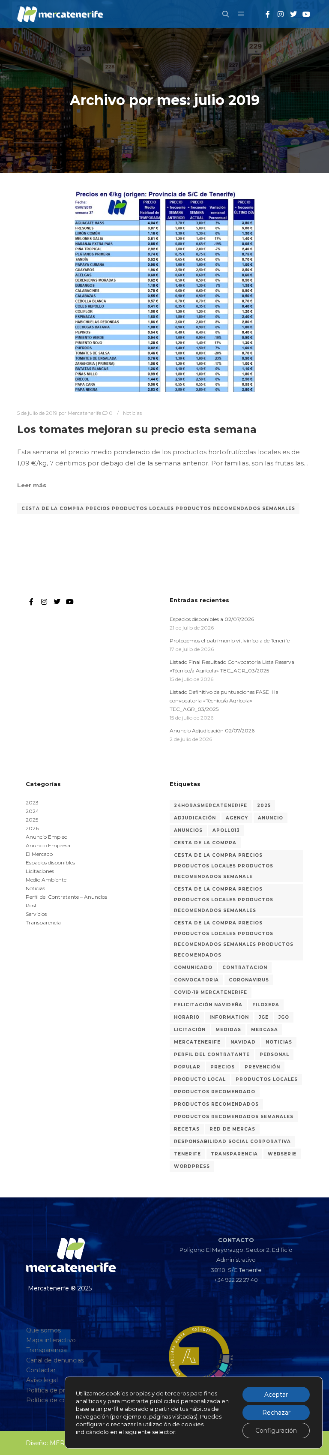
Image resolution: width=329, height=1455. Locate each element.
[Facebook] (267, 14)
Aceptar (276, 1394)
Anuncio (270, 818)
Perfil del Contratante (212, 1054)
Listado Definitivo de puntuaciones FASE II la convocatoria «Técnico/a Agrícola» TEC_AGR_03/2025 (224, 700)
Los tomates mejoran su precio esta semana (137, 429)
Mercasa (264, 1029)
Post (31, 905)
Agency (237, 818)
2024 (32, 811)
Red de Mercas (232, 1129)
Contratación (244, 967)
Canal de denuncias (55, 1360)
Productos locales (267, 1079)
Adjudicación (195, 818)
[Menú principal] (241, 14)
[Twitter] (293, 14)
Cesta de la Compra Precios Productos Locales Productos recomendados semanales (158, 508)
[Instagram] (280, 14)
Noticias (132, 413)
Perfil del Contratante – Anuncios (66, 897)
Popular (187, 1067)
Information (229, 1017)
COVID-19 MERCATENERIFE (210, 992)
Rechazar (276, 1412)
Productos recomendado (214, 1092)
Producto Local (200, 1079)
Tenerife (187, 1154)
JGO (283, 1017)
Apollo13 (226, 830)
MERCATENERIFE (197, 1042)
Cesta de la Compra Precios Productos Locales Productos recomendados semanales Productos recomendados (233, 939)
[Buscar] (225, 14)
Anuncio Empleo (46, 837)
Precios (222, 1067)
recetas (187, 1129)
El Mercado (39, 854)
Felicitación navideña (208, 1005)
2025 (32, 819)
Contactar (41, 1370)
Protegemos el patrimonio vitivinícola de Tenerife (230, 640)
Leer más (31, 485)
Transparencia (43, 922)
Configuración (276, 1430)
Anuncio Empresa (48, 845)
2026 (32, 828)
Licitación (190, 1029)
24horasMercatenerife (210, 805)
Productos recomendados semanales (233, 1116)
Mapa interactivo (51, 1340)
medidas (228, 1029)
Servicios (36, 914)
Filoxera (265, 1005)
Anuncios (188, 830)
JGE (264, 1017)
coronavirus (249, 980)
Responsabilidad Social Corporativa (232, 1141)
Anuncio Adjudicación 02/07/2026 (212, 730)
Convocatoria (196, 980)
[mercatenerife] (60, 14)
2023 (32, 802)
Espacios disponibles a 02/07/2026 (212, 619)
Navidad (243, 1042)
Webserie (282, 1154)
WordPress (192, 1166)
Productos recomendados (216, 1104)
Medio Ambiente (46, 879)
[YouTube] (306, 14)
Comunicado (193, 967)
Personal (274, 1054)
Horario (187, 1017)
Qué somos (43, 1330)
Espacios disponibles (50, 862)
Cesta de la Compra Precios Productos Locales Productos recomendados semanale (223, 865)
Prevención (262, 1067)
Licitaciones (40, 871)
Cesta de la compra (205, 843)
